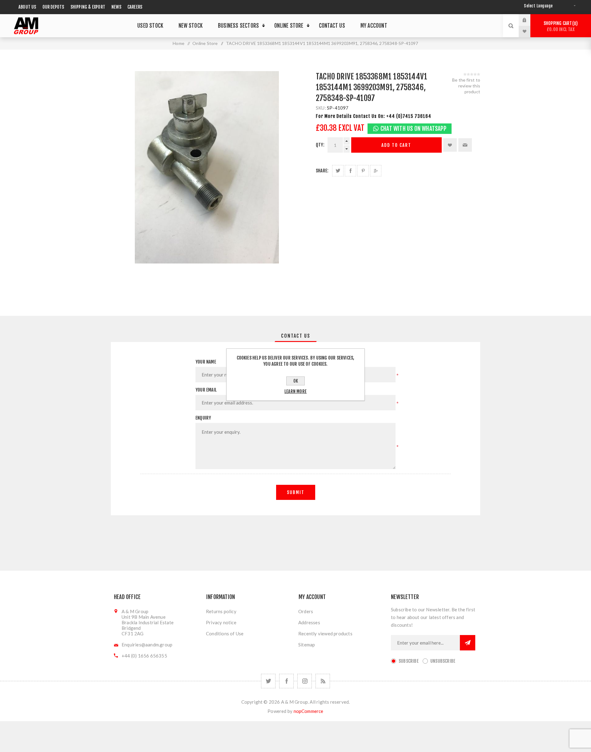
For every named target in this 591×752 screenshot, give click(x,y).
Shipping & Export (87, 7)
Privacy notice (221, 622)
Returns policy (221, 611)
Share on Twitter (338, 170)
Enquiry (203, 418)
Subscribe (409, 661)
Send (467, 642)
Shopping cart (560, 26)
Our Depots (53, 7)
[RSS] (323, 681)
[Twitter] (268, 681)
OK (295, 381)
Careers (134, 7)
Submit (295, 492)
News (116, 7)
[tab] (295, 336)
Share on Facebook (350, 170)
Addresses (309, 622)
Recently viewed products (325, 633)
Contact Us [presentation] (295, 336)
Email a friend (465, 145)
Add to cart (396, 145)
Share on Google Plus (375, 170)
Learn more (295, 391)
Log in (529, 20)
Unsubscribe (442, 661)
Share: (322, 171)
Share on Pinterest (363, 170)
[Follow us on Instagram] (304, 681)
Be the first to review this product (466, 85)
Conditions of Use (224, 633)
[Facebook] (286, 681)
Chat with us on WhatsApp (413, 128)
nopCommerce (309, 711)
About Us (27, 7)
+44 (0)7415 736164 (408, 116)
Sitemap (306, 644)
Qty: (320, 145)
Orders (305, 611)
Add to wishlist (450, 145)
